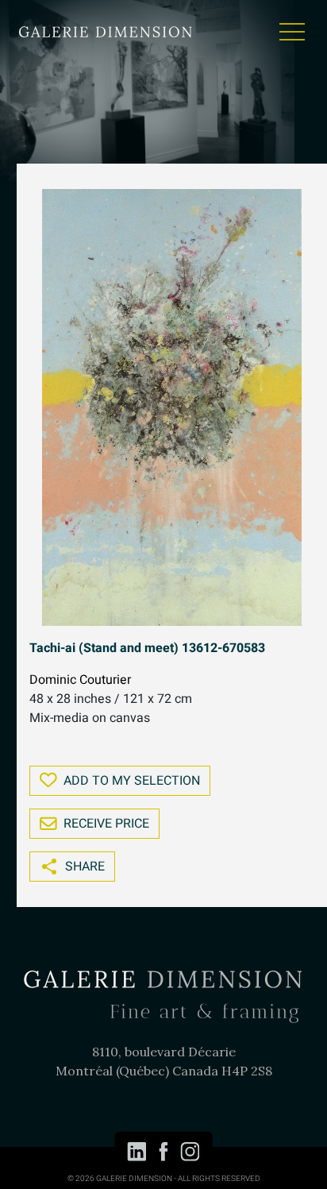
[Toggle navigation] (292, 32)
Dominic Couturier (80, 679)
